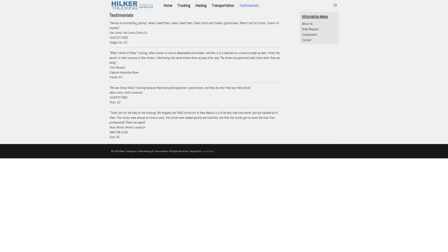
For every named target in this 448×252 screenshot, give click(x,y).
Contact (307, 40)
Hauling (200, 5)
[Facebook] (335, 5)
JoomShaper (208, 151)
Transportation (223, 5)
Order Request (310, 29)
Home (168, 5)
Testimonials (249, 5)
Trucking (183, 5)
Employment (309, 35)
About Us (307, 24)
